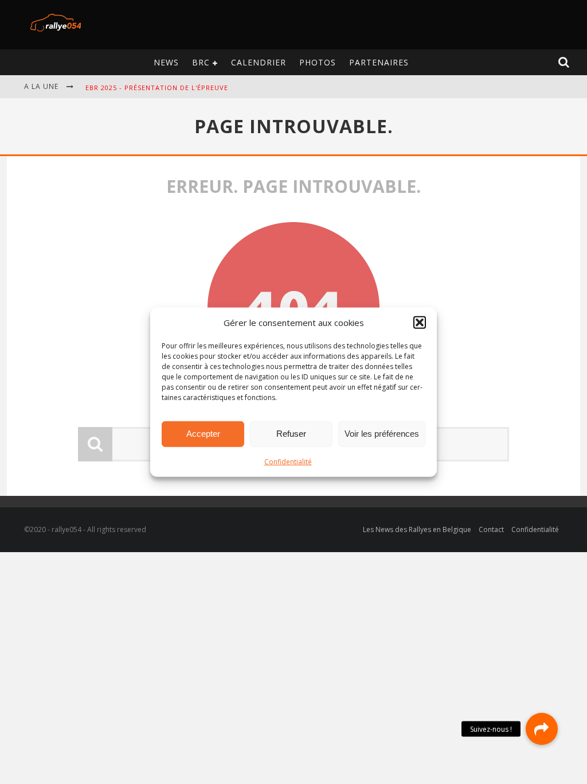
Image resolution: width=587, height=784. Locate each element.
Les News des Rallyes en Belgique (417, 529)
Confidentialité (288, 461)
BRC (201, 62)
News (166, 62)
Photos (317, 62)
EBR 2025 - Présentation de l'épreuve (156, 87)
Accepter (203, 433)
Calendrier (258, 62)
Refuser (291, 433)
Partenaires (379, 62)
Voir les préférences (382, 433)
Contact (491, 529)
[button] (419, 322)
